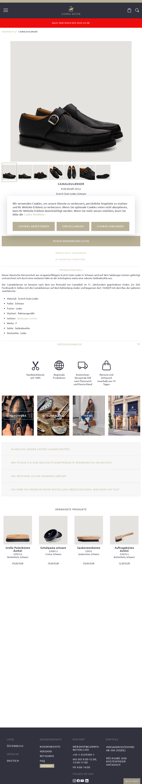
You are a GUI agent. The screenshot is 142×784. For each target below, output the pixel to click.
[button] (25, 172)
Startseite (8, 31)
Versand (46, 751)
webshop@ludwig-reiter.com (86, 748)
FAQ (42, 760)
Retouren (47, 755)
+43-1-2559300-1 (84, 754)
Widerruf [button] (47, 765)
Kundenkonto (50, 746)
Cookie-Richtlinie (34, 214)
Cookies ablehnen (110, 226)
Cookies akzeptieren (33, 226)
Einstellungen (73, 226)
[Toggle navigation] (5, 11)
